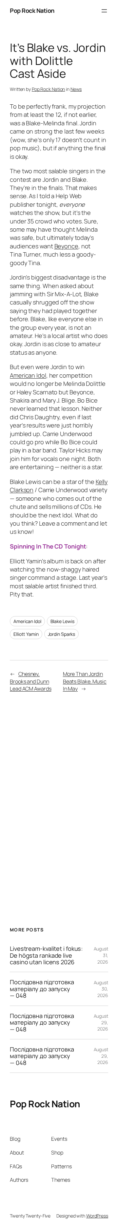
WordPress (97, 1216)
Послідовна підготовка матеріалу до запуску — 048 (42, 989)
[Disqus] (59, 801)
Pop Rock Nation (32, 10)
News (76, 89)
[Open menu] (104, 11)
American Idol (28, 375)
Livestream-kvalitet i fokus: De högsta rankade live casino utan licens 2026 (46, 955)
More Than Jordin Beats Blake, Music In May (85, 681)
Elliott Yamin (26, 634)
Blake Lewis (62, 621)
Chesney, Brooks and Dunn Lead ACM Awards (30, 681)
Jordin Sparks (61, 634)
